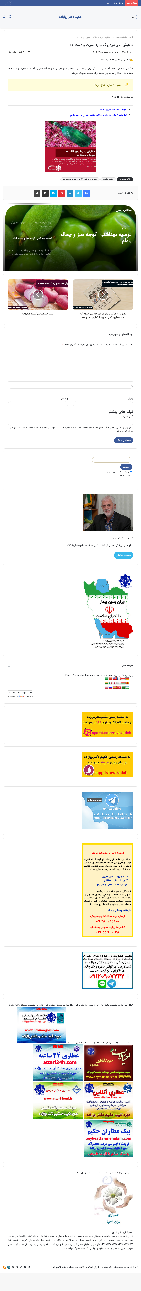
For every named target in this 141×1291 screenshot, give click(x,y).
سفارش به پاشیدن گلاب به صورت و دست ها (80, 179)
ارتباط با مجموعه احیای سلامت (113, 109)
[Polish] (107, 687)
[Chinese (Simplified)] (111, 678)
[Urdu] (123, 687)
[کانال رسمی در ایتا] (5, 1267)
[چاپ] (37, 193)
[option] (70, 237)
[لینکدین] (70, 193)
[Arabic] (107, 678)
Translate (29, 696)
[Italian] (111, 683)
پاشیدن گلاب (108, 179)
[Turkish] (119, 687)
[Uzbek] (127, 687)
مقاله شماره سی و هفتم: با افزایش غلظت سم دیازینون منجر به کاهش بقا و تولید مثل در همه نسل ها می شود (96, 238)
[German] (127, 678)
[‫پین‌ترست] (61, 193)
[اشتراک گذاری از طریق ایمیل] (45, 193)
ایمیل (130, 398)
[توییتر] (78, 193)
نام (132, 386)
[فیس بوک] (86, 193)
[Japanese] (115, 683)
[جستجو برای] (4, 18)
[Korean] (119, 683)
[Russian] (111, 687)
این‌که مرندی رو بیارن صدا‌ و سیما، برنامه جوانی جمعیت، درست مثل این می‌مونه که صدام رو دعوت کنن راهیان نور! (71, 3)
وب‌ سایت (63, 398)
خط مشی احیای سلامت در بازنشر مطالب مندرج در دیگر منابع (98, 115)
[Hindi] (107, 683)
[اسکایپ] (53, 193)
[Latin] (127, 683)
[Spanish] (115, 687)
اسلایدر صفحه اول (119, 37)
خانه (129, 37)
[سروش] (9, 1267)
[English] (115, 678)
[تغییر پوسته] (10, 18)
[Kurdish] (123, 683)
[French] (119, 678)
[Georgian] (123, 678)
